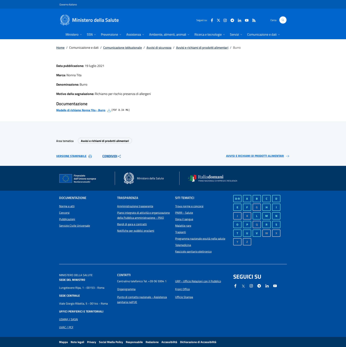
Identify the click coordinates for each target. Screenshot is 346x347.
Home (60, 47)
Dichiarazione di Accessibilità (198, 342)
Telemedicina (183, 245)
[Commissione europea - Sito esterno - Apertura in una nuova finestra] (78, 179)
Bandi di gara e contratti (132, 224)
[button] (283, 20)
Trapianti (180, 232)
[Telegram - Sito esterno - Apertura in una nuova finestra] (259, 285)
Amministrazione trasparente (135, 206)
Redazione (152, 342)
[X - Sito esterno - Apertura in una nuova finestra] (218, 19)
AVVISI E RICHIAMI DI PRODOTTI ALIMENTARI (255, 156)
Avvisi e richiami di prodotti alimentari (202, 47)
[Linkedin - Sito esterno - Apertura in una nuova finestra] (238, 19)
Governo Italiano (68, 4)
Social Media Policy (111, 342)
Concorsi (64, 212)
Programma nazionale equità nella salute (200, 238)
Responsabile (134, 342)
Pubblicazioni (67, 219)
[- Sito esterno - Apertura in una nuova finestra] (275, 285)
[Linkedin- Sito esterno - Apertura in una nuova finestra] (267, 285)
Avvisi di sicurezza (159, 47)
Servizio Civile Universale (74, 225)
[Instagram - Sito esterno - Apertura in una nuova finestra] (223, 19)
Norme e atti (67, 206)
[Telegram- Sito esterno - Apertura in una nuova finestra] (230, 19)
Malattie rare (183, 225)
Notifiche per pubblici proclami (135, 230)
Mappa (63, 342)
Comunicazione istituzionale (122, 47)
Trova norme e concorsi (189, 206)
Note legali (77, 342)
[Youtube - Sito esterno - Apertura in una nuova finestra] (245, 19)
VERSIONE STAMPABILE (71, 156)
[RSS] (252, 19)
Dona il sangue (184, 219)
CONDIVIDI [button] (109, 156)
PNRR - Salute (184, 212)
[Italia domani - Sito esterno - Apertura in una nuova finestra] (215, 178)
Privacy (91, 342)
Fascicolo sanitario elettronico (193, 251)
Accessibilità (169, 342)
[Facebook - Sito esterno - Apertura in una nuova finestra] (210, 19)
